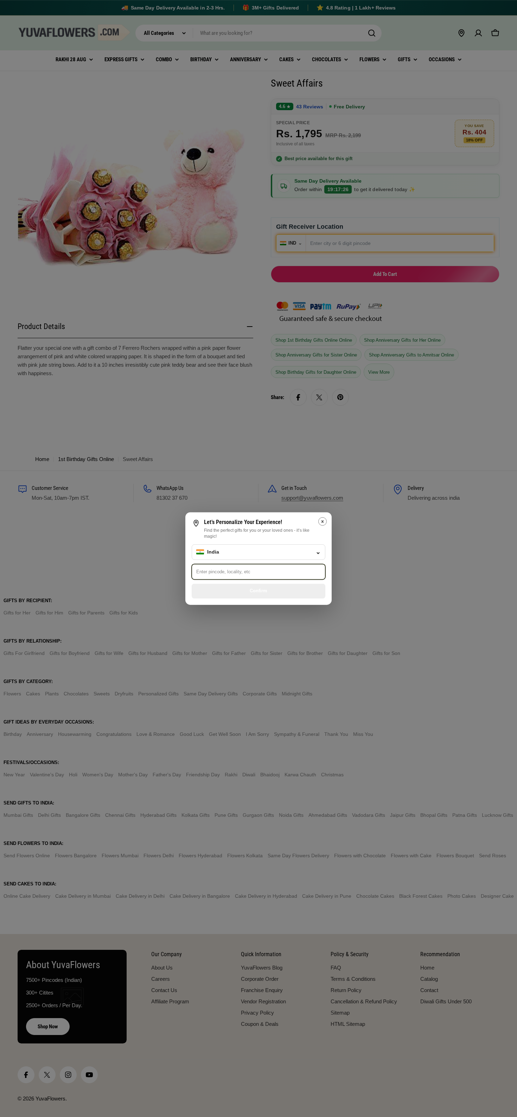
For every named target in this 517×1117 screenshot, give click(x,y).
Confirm (258, 590)
